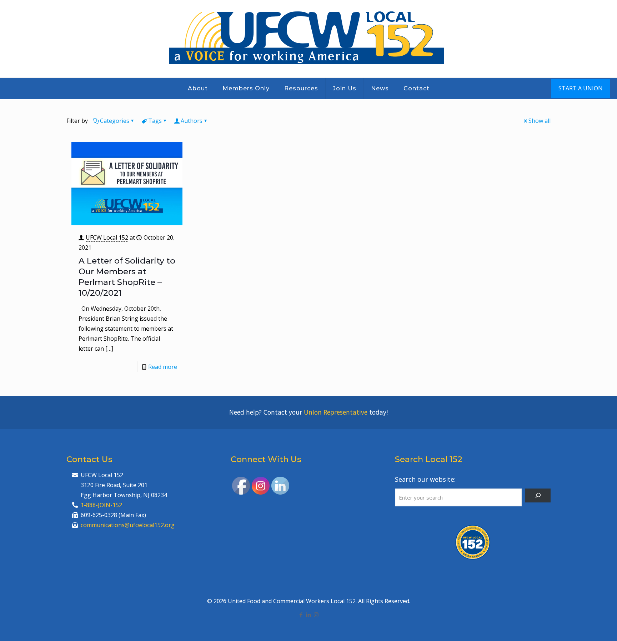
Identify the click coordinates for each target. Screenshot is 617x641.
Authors (191, 121)
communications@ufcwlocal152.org (128, 525)
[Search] (538, 495)
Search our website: (425, 479)
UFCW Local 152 (107, 237)
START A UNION (580, 88)
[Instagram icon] (316, 614)
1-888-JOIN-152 (101, 505)
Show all (539, 121)
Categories (114, 121)
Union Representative (335, 412)
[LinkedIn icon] (308, 614)
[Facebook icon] (301, 614)
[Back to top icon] (582, 626)
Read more (162, 367)
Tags (155, 121)
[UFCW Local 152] (308, 38)
